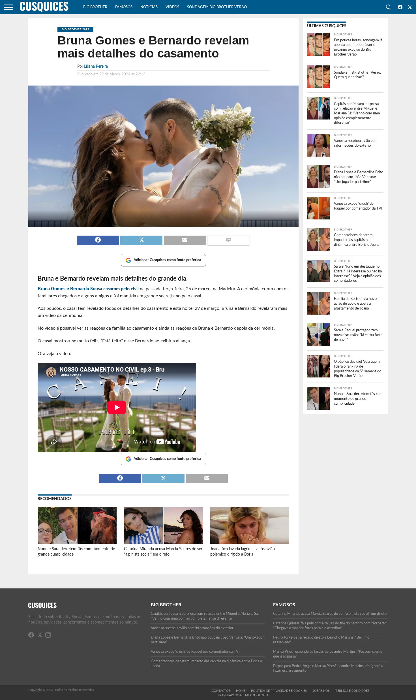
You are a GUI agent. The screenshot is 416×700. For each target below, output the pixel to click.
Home (240, 690)
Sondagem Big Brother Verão (217, 7)
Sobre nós (321, 690)
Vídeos (172, 7)
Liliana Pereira (96, 66)
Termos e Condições (352, 690)
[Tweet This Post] (141, 238)
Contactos (221, 690)
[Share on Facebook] (98, 238)
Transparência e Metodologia (242, 695)
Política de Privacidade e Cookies (279, 690)
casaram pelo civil (88, 289)
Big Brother (95, 7)
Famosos (123, 7)
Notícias (149, 7)
